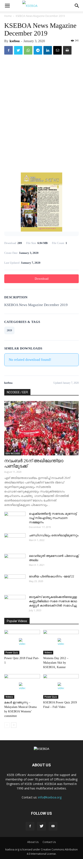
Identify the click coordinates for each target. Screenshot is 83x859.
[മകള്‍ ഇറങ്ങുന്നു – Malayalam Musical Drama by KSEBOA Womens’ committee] (22, 686)
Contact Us (49, 842)
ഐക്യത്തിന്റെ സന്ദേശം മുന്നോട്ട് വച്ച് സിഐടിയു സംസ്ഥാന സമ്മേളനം (53, 518)
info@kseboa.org (50, 797)
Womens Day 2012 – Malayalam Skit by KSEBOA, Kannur (55, 663)
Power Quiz (12, 652)
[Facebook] (30, 826)
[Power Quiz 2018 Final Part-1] (22, 642)
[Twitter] (41, 826)
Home (8, 16)
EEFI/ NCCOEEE (13, 453)
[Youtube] (53, 826)
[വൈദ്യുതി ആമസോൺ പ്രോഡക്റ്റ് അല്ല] (15, 561)
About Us (33, 842)
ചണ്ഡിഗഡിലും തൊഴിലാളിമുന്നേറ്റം (54, 535)
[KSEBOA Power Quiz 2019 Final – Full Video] (61, 686)
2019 (9, 330)
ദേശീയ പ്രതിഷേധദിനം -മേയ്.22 (51, 576)
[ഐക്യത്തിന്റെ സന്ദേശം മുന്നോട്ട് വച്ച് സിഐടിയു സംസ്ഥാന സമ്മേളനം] (15, 519)
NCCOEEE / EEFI (17, 392)
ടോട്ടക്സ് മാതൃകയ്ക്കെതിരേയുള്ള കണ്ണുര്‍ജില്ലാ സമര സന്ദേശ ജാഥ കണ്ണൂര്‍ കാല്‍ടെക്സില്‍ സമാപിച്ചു (53, 601)
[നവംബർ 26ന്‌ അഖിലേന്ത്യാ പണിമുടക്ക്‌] (41, 428)
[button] (77, 6)
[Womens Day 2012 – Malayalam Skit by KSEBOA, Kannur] (61, 642)
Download (42, 278)
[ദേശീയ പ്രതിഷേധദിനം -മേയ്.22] (15, 581)
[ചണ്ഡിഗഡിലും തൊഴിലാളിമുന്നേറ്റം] (15, 540)
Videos (48, 652)
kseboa (15, 41)
